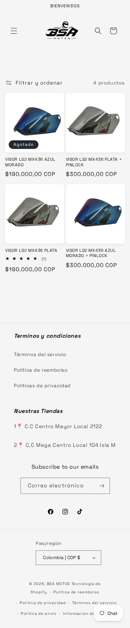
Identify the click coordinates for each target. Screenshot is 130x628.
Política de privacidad (43, 602)
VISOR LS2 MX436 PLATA (31, 250)
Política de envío (39, 613)
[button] (13, 30)
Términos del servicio (40, 354)
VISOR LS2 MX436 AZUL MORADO (30, 162)
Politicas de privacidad (42, 385)
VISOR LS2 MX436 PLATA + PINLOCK (94, 162)
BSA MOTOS (58, 583)
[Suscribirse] (102, 486)
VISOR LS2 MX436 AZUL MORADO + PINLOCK (91, 253)
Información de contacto (89, 613)
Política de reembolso (41, 370)
